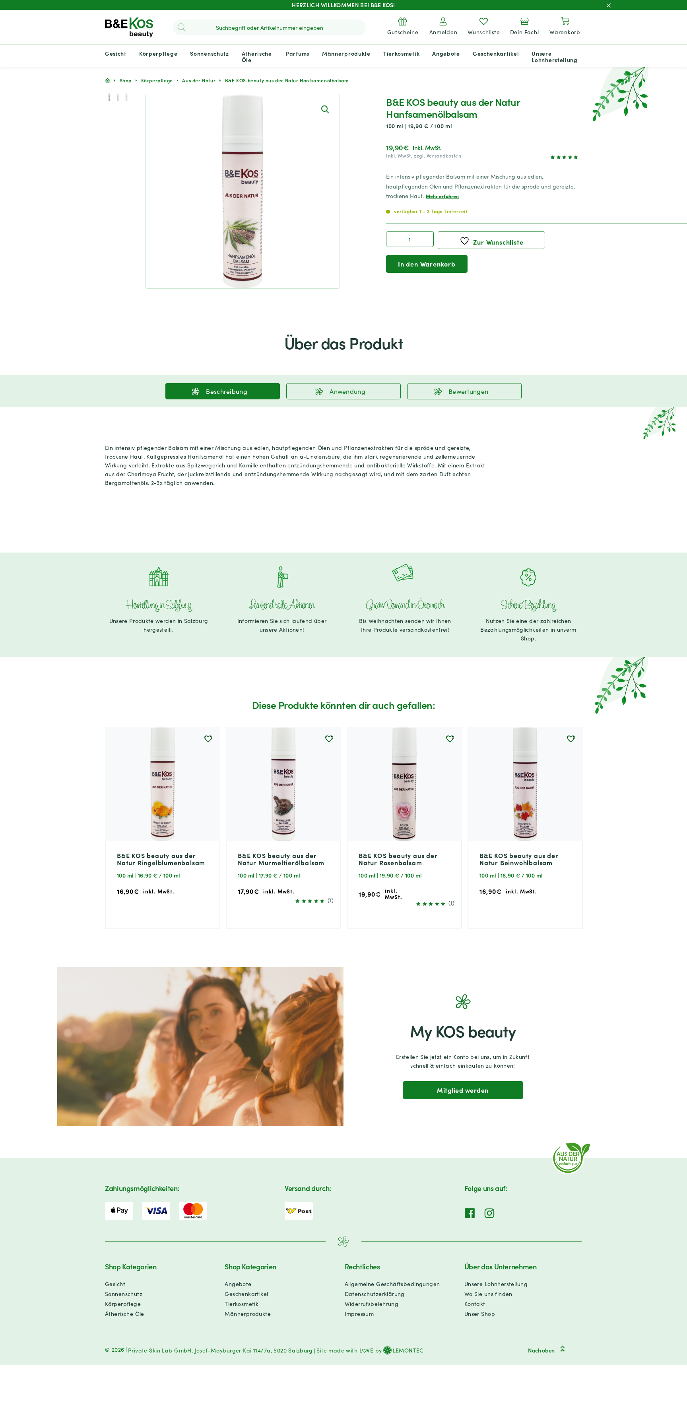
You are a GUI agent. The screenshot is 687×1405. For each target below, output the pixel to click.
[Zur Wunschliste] (208, 739)
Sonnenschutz (123, 1294)
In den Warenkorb (427, 263)
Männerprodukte (248, 1313)
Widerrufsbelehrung (372, 1304)
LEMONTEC (408, 1350)
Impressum (359, 1313)
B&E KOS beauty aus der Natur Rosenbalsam (398, 859)
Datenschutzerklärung (375, 1294)
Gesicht (115, 1284)
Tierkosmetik (241, 1304)
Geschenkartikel (246, 1294)
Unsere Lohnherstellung (496, 1284)
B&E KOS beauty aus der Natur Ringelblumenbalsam (161, 859)
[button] (325, 109)
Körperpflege (157, 80)
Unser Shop (479, 1313)
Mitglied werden (462, 1090)
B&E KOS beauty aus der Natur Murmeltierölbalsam (281, 859)
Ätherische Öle (124, 1313)
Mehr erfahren (442, 196)
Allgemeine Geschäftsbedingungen (392, 1284)
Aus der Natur (198, 80)
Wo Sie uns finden (488, 1294)
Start (107, 80)
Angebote (238, 1284)
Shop (126, 80)
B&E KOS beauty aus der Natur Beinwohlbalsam (519, 859)
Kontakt (474, 1304)
